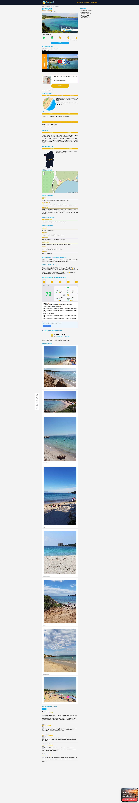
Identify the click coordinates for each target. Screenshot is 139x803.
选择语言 (37, 408)
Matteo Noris (45, 365)
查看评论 (55, 11)
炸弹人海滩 (82, 15)
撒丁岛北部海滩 (80, 2)
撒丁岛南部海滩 (87, 2)
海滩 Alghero (52, 6)
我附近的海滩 (94, 2)
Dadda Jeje (44, 625)
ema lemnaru (45, 413)
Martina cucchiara (46, 743)
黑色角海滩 (82, 16)
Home (43, 6)
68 (76, 282)
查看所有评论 (44, 761)
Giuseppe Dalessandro (46, 462)
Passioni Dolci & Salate (46, 576)
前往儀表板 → (47, 325)
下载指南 (60, 85)
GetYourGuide (50, 90)
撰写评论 (44, 709)
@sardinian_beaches (63, 336)
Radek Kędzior (45, 702)
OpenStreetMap (72, 192)
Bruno (44, 527)
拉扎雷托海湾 (82, 12)
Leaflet (68, 192)
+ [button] (43, 172)
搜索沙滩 (37, 398)
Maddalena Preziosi (46, 674)
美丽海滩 (37, 402)
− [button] (43, 174)
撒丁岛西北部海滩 (47, 6)
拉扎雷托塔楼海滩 (83, 13)
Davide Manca (45, 753)
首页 (37, 395)
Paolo (43, 724)
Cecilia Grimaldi (45, 734)
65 (60, 282)
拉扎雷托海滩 (57, 6)
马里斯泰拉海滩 (83, 17)
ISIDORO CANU (45, 711)
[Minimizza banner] (137, 788)
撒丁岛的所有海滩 (45, 50)
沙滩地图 (37, 405)
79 (43, 282)
